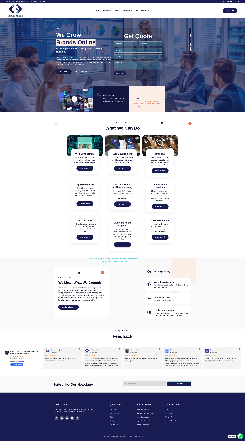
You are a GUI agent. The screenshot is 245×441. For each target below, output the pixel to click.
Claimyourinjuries (57, 350)
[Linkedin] (234, 1)
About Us (117, 10)
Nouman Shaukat (136, 350)
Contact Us (145, 10)
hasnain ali (214, 350)
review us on (15, 364)
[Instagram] (228, 1)
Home (98, 10)
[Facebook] (224, 1)
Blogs (136, 10)
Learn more (84, 168)
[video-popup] (74, 99)
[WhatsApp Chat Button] (240, 436)
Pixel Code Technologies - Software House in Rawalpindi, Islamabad (24, 352)
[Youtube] (231, 1)
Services (106, 10)
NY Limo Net (95, 350)
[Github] (238, 1)
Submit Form (120, 73)
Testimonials (127, 10)
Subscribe (179, 384)
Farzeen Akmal (175, 350)
